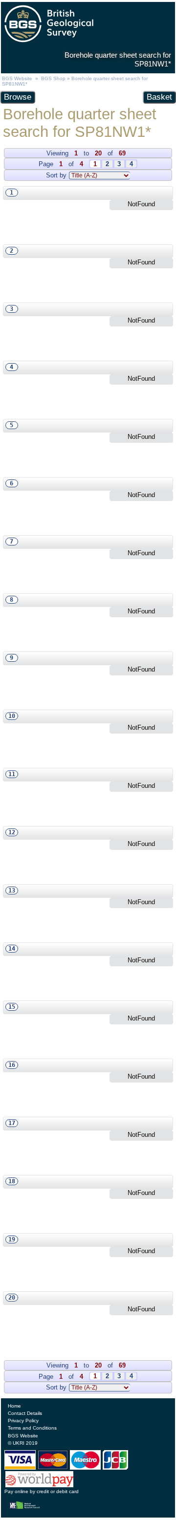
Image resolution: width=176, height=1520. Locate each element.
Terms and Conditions (32, 1428)
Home (14, 1406)
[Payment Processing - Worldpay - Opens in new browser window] (39, 1485)
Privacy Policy (23, 1420)
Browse (17, 97)
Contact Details (25, 1413)
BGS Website (17, 78)
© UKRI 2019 (23, 1443)
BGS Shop (53, 78)
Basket (159, 97)
